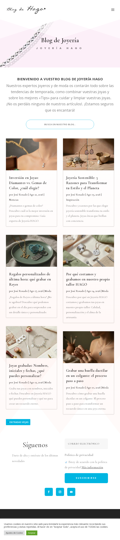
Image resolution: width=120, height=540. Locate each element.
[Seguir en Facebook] (49, 492)
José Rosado (21, 194)
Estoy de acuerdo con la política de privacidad (86, 464)
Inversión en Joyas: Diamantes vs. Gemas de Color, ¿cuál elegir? (28, 182)
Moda (48, 291)
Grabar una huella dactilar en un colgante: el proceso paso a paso (87, 375)
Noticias (13, 199)
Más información (92, 467)
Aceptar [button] (31, 532)
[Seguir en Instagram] (60, 492)
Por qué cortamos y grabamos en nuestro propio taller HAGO (88, 279)
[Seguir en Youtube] (71, 492)
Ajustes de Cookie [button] (14, 532)
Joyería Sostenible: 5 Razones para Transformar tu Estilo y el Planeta (86, 182)
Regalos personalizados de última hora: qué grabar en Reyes (30, 279)
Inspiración (72, 199)
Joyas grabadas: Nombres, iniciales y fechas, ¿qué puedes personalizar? (28, 370)
